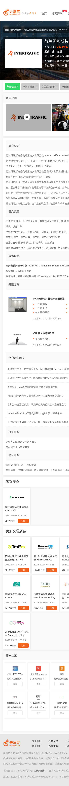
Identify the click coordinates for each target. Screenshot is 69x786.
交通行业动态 (17, 358)
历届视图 (11, 98)
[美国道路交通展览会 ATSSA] (17, 585)
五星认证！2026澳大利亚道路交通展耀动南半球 (32, 386)
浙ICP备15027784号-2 (55, 752)
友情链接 (53, 740)
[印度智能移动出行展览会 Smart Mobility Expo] (17, 622)
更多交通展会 (16, 531)
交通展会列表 (17, 29)
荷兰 (59, 60)
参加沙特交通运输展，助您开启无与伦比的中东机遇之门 (37, 404)
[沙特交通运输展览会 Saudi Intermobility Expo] (45, 585)
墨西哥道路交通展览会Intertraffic (16, 509)
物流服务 (14, 432)
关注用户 (50, 86)
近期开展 (57, 13)
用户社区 (11, 655)
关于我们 (36, 740)
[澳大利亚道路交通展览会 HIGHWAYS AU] (45, 547)
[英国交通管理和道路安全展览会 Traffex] (17, 547)
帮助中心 (53, 745)
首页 (44, 13)
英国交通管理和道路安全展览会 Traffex (16, 558)
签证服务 (14, 455)
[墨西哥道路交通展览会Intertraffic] (17, 497)
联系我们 (36, 745)
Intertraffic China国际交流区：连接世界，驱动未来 (35, 413)
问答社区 (31, 86)
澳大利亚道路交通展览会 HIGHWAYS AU (45, 558)
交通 (59, 51)
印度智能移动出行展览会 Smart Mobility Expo (16, 633)
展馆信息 (14, 256)
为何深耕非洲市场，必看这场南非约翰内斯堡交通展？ (36, 395)
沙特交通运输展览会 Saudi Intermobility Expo (44, 596)
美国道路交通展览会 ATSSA (15, 596)
